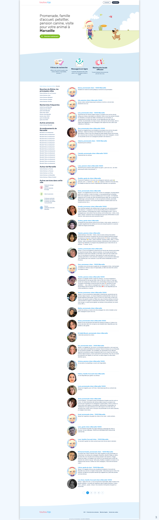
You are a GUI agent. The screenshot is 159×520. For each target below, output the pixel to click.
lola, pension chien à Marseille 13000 (90, 100)
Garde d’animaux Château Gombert (48, 177)
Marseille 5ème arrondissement (47, 140)
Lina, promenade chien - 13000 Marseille (91, 113)
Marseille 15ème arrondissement (47, 161)
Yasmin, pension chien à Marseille (89, 233)
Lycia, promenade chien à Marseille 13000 (92, 386)
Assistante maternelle (49, 207)
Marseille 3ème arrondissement (47, 136)
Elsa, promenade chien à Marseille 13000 (91, 128)
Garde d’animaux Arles (45, 95)
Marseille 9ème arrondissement (47, 149)
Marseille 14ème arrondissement (47, 159)
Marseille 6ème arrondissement (47, 142)
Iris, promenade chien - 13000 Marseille (91, 345)
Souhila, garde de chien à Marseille (89, 178)
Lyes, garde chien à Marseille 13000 (90, 427)
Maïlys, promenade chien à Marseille (90, 308)
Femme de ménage (48, 185)
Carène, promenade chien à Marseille (90, 249)
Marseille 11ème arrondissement (47, 153)
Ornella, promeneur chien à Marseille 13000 (92, 206)
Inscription (115, 2)
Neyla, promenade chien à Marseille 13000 (92, 320)
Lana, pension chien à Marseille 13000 (90, 166)
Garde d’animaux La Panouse (46, 171)
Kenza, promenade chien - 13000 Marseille (92, 88)
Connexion (106, 2)
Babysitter (46, 209)
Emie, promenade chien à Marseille (89, 191)
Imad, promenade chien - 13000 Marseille (91, 414)
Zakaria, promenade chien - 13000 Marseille (92, 141)
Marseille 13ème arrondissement (47, 157)
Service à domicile (48, 188)
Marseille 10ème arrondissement (47, 151)
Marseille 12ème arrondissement (47, 155)
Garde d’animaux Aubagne (46, 99)
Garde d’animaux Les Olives (46, 173)
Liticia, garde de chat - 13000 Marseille (91, 467)
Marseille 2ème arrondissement (47, 134)
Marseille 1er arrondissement (46, 132)
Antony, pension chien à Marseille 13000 (91, 361)
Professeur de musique (49, 201)
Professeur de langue (49, 199)
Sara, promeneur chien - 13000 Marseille (91, 264)
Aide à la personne (48, 194)
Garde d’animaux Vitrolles (46, 101)
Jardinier (46, 186)
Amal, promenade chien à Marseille (89, 398)
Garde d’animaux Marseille (46, 125)
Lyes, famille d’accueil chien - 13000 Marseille (93, 439)
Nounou (46, 206)
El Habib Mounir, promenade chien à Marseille (93, 333)
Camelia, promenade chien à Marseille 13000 (93, 153)
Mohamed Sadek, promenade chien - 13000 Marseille (95, 452)
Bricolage (46, 189)
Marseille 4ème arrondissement (47, 138)
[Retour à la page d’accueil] (45, 2)
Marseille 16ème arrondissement (47, 163)
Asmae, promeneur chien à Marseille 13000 (92, 292)
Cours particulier (48, 202)
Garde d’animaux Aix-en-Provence (48, 93)
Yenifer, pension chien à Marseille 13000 (91, 277)
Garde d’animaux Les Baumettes (47, 175)
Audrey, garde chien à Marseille (88, 220)
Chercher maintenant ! (51, 36)
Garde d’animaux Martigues (46, 97)
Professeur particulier (49, 198)
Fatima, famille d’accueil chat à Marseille (91, 374)
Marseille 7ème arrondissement (47, 144)
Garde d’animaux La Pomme (46, 169)
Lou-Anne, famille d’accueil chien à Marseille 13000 (95, 480)
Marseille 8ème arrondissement (47, 146)
